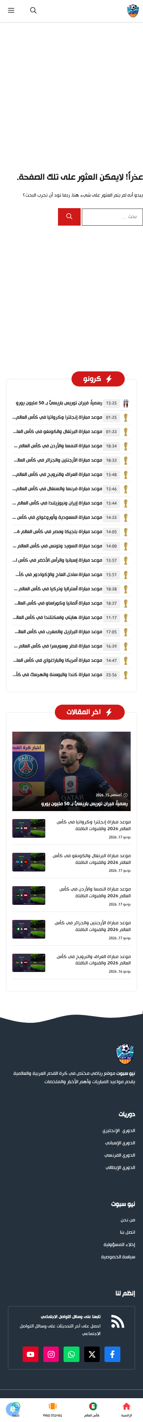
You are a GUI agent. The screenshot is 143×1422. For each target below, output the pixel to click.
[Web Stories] (52, 1410)
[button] (33, 11)
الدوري (128, 1131)
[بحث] (69, 217)
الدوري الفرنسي (119, 1156)
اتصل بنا (127, 1233)
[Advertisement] (71, 96)
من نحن (128, 1220)
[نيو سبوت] (133, 11)
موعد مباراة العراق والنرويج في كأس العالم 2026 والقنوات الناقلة (94, 960)
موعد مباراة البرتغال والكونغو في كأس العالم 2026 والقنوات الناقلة (92, 859)
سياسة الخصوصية (118, 1257)
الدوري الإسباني (120, 1143)
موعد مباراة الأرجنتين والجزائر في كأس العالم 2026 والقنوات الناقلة (93, 926)
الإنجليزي (111, 1131)
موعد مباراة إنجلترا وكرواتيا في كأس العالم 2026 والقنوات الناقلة (94, 825)
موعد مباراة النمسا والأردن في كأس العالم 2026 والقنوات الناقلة (95, 892)
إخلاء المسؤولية (119, 1245)
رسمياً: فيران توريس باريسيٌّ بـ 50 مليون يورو (59, 403)
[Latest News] (91, 1410)
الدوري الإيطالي (120, 1168)
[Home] (126, 1410)
